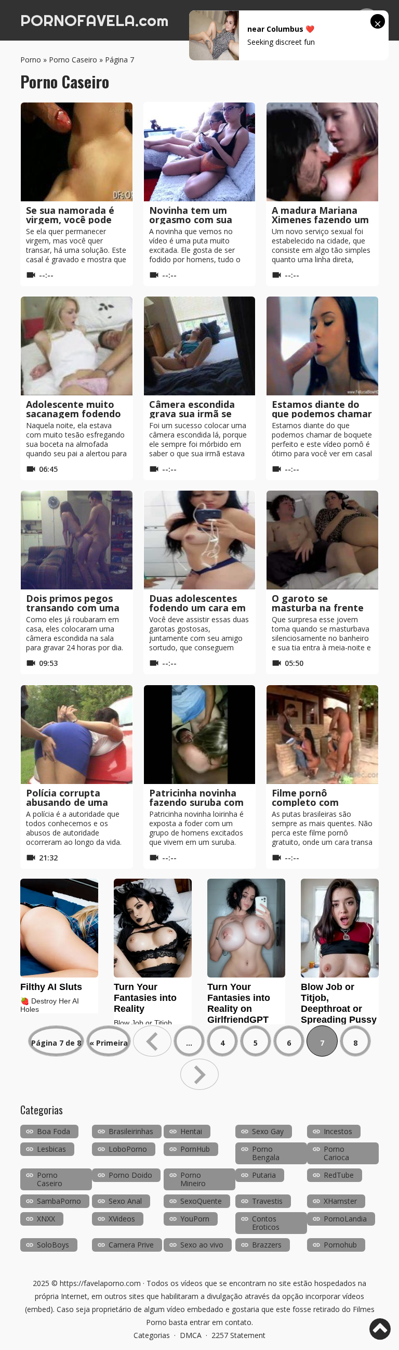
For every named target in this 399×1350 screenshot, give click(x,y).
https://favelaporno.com (100, 1283)
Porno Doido (130, 1175)
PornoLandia (345, 1219)
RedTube (339, 1175)
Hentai (191, 1131)
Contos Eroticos (266, 1223)
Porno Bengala (266, 1153)
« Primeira (108, 1043)
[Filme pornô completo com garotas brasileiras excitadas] (322, 734)
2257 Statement (238, 1335)
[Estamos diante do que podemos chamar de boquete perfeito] (322, 346)
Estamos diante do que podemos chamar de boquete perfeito (322, 413)
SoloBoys (53, 1245)
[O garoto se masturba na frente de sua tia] (322, 540)
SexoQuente (201, 1201)
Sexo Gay (268, 1131)
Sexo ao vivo (201, 1245)
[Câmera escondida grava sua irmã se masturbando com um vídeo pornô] (200, 346)
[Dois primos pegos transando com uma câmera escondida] (76, 540)
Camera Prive (131, 1245)
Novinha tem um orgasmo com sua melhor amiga (190, 219)
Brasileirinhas (131, 1131)
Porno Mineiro (193, 1179)
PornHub (195, 1149)
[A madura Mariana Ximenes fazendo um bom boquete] (322, 151)
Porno (30, 60)
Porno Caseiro (73, 60)
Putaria (264, 1175)
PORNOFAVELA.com (94, 20)
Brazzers (267, 1245)
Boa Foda (53, 1131)
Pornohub (340, 1245)
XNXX (46, 1219)
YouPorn (194, 1219)
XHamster (340, 1201)
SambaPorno (59, 1201)
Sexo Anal (125, 1201)
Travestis (267, 1201)
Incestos (338, 1131)
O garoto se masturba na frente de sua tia (318, 607)
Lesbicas (51, 1149)
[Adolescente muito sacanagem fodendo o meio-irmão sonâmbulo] (76, 346)
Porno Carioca (336, 1153)
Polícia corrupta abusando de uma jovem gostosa (67, 802)
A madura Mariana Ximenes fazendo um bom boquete (320, 219)
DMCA (191, 1335)
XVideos (122, 1219)
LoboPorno (128, 1149)
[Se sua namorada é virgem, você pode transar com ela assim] (76, 151)
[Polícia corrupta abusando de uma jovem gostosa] (76, 734)
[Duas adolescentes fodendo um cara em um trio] (200, 540)
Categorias (152, 1335)
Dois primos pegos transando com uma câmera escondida (72, 607)
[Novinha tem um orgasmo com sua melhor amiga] (200, 151)
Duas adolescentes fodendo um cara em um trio (197, 607)
